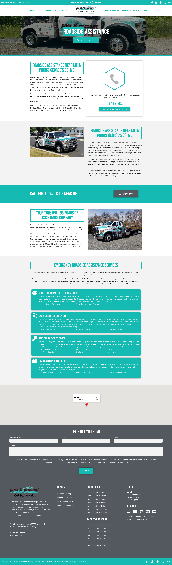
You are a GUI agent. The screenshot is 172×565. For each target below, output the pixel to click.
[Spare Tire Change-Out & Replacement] (34, 292)
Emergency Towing (63, 493)
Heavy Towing (110, 10)
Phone (116, 437)
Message (12, 445)
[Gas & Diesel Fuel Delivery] (34, 315)
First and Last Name (16, 437)
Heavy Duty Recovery (65, 505)
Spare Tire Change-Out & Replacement (59, 293)
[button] (86, 405)
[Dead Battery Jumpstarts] (34, 361)
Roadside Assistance (130, 10)
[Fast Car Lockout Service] (34, 338)
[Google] (156, 2)
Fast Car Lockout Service (52, 338)
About (32, 10)
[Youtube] (169, 2)
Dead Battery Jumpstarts (52, 361)
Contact (145, 10)
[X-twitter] (165, 2)
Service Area (46, 10)
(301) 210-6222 (95, 2)
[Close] (96, 397)
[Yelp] (160, 2)
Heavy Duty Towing (63, 501)
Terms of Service (24, 527)
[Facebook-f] (152, 2)
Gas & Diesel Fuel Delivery (52, 316)
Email (64, 437)
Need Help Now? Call (80, 2)
